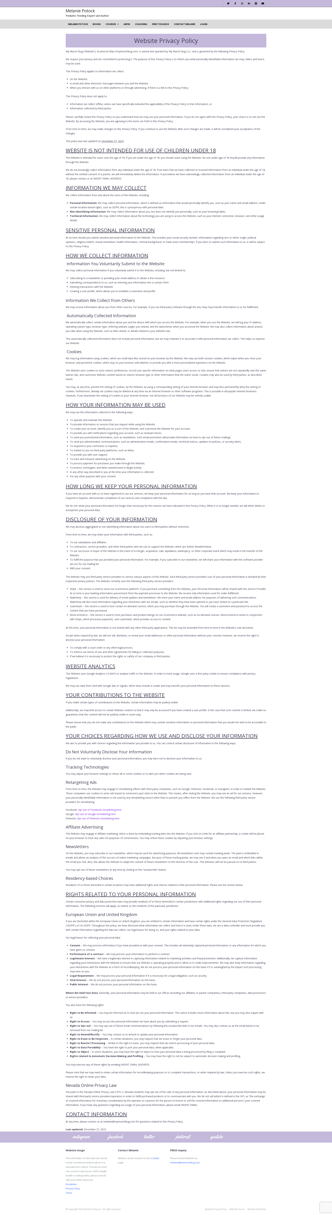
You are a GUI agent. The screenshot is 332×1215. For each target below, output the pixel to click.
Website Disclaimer (256, 1209)
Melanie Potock (80, 11)
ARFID (127, 24)
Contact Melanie (184, 24)
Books (97, 24)
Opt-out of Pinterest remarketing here (98, 818)
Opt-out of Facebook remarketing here (100, 809)
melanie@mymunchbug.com (185, 1162)
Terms (69, 1192)
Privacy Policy (73, 1188)
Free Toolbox (160, 24)
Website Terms (237, 1209)
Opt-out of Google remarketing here (95, 814)
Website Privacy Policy (216, 1209)
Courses (111, 24)
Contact (155, 1158)
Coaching (141, 24)
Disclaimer (71, 1184)
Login (203, 24)
